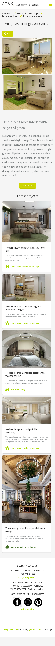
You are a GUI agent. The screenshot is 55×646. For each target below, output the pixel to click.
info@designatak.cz (27, 577)
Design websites (10, 629)
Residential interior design (27, 13)
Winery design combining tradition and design (26, 530)
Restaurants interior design (23, 547)
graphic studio (35, 629)
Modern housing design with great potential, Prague (23, 308)
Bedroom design (18, 389)
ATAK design (7, 13)
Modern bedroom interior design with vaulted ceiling (25, 374)
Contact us (27, 185)
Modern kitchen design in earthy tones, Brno (26, 249)
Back (9, 33)
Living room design (10, 16)
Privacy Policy (27, 609)
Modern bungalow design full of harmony (22, 431)
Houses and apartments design (25, 266)
